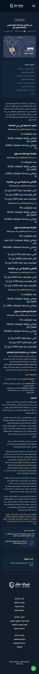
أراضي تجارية (27, 514)
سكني (29, 425)
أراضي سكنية (10, 514)
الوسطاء (13, 462)
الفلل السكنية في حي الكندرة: (26, 69)
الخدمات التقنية (23, 467)
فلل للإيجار (21, 521)
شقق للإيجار (11, 518)
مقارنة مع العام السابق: (27, 72)
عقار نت (27, 521)
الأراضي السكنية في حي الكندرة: (25, 76)
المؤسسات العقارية (23, 462)
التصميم (23, 465)
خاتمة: (32, 93)
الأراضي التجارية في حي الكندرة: (25, 83)
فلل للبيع (14, 521)
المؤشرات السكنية (18, 516)
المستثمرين (11, 459)
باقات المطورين (22, 459)
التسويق (17, 465)
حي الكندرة (27, 518)
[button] (33, 6)
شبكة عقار (19, 518)
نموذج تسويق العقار (14, 486)
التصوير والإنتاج (32, 465)
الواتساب (18, 488)
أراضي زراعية (19, 514)
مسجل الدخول (19, 562)
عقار (31, 521)
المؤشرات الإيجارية (31, 516)
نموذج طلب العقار (31, 488)
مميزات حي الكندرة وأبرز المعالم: (25, 90)
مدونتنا (25, 496)
